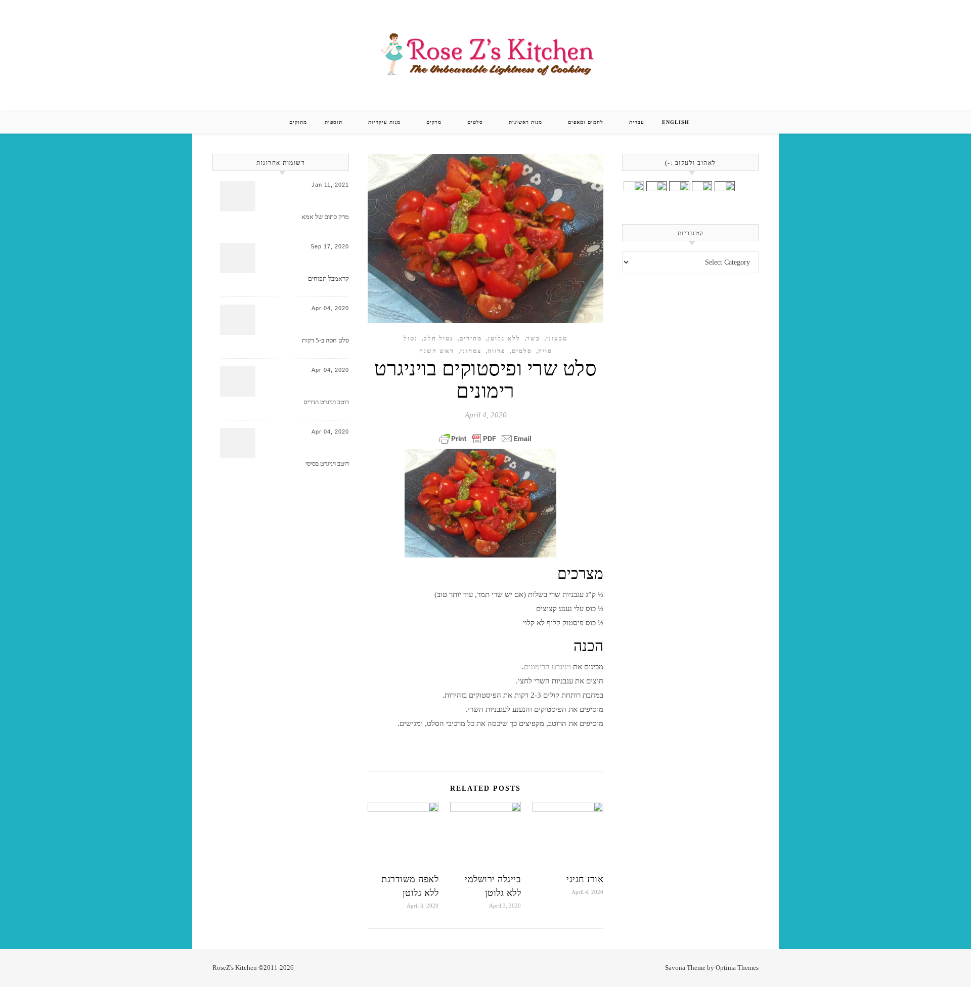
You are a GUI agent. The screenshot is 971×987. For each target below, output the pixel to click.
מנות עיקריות (384, 122)
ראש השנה (436, 351)
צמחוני (470, 351)
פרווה (497, 351)
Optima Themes (737, 967)
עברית (636, 122)
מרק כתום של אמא (325, 217)
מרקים (434, 122)
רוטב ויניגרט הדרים (326, 402)
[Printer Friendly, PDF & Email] (485, 438)
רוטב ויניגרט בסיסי (327, 463)
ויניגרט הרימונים (547, 667)
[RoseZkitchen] (486, 53)
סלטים (475, 122)
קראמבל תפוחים (328, 278)
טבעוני (556, 338)
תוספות (333, 122)
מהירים (470, 338)
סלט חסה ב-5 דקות (325, 340)
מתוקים (298, 122)
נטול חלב (438, 338)
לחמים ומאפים (585, 122)
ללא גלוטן (504, 338)
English (675, 122)
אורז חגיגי (584, 879)
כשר (533, 338)
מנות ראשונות (525, 122)
